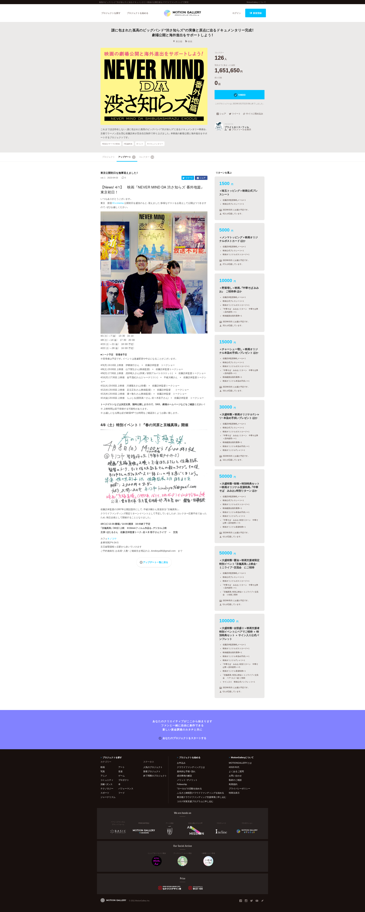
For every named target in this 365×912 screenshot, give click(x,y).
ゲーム (121, 775)
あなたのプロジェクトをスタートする (184, 738)
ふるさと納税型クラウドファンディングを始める (199, 792)
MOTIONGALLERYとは (240, 762)
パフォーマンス (125, 788)
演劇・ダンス (106, 784)
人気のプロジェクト (153, 767)
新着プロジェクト (151, 771)
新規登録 (257, 13)
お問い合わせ (235, 775)
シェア (223, 114)
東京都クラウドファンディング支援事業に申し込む (199, 797)
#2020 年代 (234, 767)
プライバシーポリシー (239, 788)
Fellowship (182, 784)
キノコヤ (111, 538)
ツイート (236, 114)
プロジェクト (108, 156)
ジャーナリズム (108, 797)
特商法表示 (234, 792)
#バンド (140, 143)
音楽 (120, 771)
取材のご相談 (235, 779)
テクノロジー (107, 788)
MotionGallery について (256, 2)
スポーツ (105, 792)
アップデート (126, 156)
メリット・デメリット (187, 779)
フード (121, 792)
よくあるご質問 (236, 771)
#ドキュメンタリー (155, 143)
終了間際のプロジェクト (154, 775)
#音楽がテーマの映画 (111, 143)
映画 (190, 41)
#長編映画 (128, 143)
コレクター (146, 156)
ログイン (236, 13)
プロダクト (123, 779)
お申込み (181, 762)
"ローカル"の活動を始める (189, 788)
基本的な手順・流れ (186, 771)
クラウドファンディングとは (191, 767)
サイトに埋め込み (254, 114)
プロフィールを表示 (241, 129)
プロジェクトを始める (137, 13)
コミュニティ (107, 779)
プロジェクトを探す (110, 13)
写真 (103, 771)
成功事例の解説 (184, 775)
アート (121, 767)
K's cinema (118, 203)
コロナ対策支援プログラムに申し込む (195, 801)
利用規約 (233, 784)
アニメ (104, 775)
